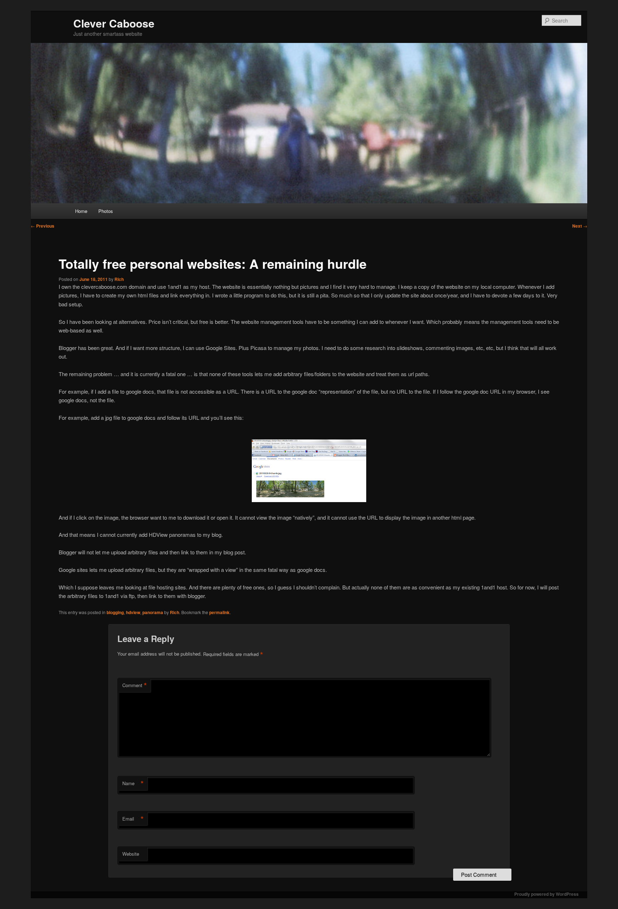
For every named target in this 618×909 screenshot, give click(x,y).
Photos (105, 211)
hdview (133, 612)
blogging (115, 612)
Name (133, 783)
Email (133, 819)
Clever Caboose (113, 23)
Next (579, 226)
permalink (219, 612)
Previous (42, 226)
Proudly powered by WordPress (546, 894)
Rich (119, 279)
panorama (152, 612)
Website (130, 853)
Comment (134, 685)
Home (81, 211)
